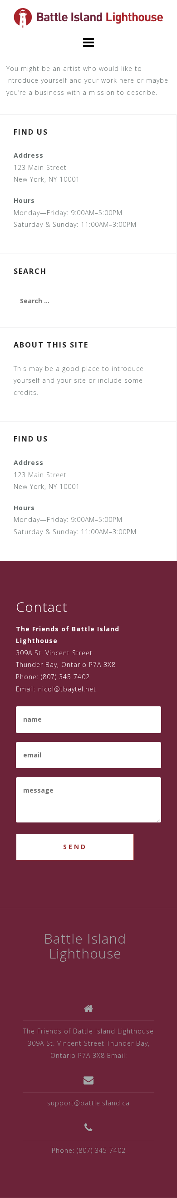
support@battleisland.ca (88, 1103)
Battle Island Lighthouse (85, 946)
